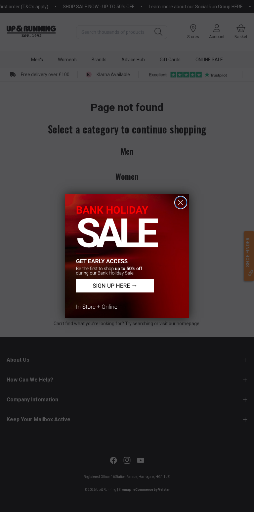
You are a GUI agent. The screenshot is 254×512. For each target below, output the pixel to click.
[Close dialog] (181, 202)
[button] (127, 256)
